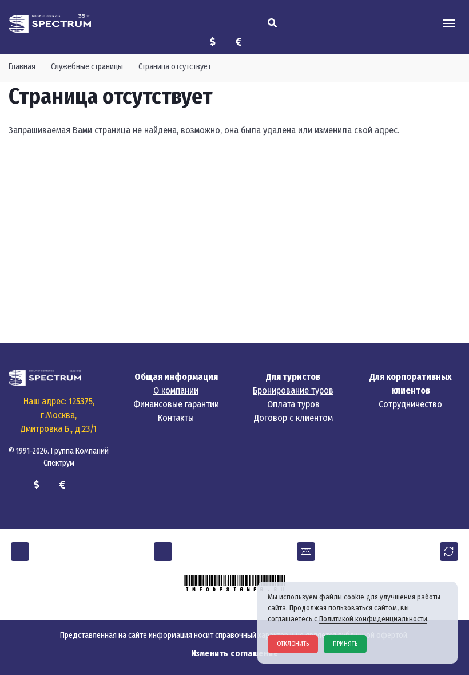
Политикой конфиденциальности (373, 618)
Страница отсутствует (174, 67)
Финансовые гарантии (176, 404)
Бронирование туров (293, 390)
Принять (345, 644)
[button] (20, 551)
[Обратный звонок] (449, 551)
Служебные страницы (87, 67)
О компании (175, 390)
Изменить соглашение (235, 653)
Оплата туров (293, 404)
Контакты (176, 417)
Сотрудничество (410, 404)
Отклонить (293, 644)
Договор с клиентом (293, 417)
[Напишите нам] (306, 551)
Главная (22, 67)
